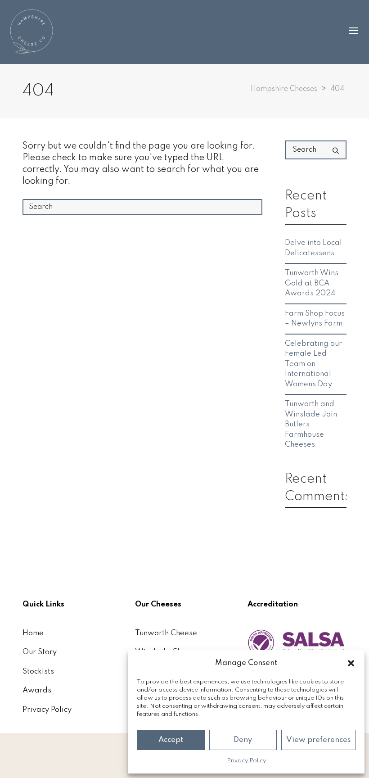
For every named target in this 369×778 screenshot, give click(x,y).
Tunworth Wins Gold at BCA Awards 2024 (311, 283)
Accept (170, 740)
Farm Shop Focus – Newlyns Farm (315, 319)
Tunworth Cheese (166, 633)
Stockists (38, 671)
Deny (243, 740)
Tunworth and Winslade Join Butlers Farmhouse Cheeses (311, 424)
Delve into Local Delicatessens (313, 248)
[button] (351, 663)
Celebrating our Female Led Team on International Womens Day (313, 364)
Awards (36, 690)
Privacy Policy (246, 761)
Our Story (39, 652)
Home (33, 633)
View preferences (318, 740)
